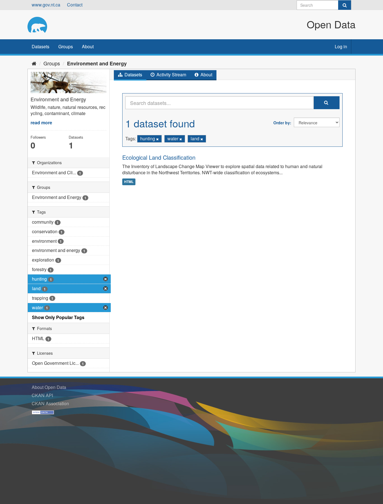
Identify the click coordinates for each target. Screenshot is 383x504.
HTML (128, 181)
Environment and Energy (97, 63)
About (88, 46)
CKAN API (42, 395)
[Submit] (344, 5)
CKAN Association (50, 403)
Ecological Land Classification (158, 157)
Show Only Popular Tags (58, 317)
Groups (65, 46)
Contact (74, 4)
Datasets (40, 46)
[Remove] (157, 139)
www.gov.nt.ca (46, 4)
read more (41, 122)
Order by (281, 122)
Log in (341, 46)
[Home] (34, 63)
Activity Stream (170, 74)
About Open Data (49, 387)
